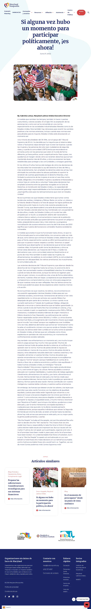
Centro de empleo (66, 584)
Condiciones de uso (11, 591)
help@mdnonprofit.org (51, 565)
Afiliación (48, 12)
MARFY (78, 579)
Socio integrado (41, 491)
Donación (66, 565)
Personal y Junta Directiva (66, 571)
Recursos (37, 12)
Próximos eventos (66, 578)
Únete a (81, 12)
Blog (9, 472)
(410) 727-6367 (47, 569)
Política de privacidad (11, 587)
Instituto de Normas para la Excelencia (81, 568)
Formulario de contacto (50, 573)
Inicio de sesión (66, 590)
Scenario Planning (7, 12)
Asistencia (59, 12)
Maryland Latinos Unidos (80, 575)
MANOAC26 (17, 12)
